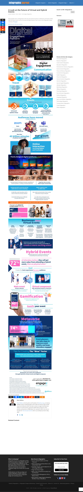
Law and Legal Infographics (63, 83)
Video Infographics (61, 107)
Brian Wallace (12, 14)
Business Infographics (62, 60)
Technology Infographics (27, 14)
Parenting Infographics (62, 91)
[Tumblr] (37, 397)
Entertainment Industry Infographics (65, 66)
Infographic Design (62, 2)
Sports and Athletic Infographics (64, 99)
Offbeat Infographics (61, 89)
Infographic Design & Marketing (27, 483)
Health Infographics (61, 75)
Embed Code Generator (41, 483)
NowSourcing (41, 403)
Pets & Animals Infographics (63, 93)
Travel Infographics (61, 105)
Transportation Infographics (63, 103)
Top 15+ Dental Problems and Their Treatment (40, 461)
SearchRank (54, 488)
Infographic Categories (40, 2)
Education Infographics (62, 64)
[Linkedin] (21, 397)
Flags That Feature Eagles (38, 469)
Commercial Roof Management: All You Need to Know (41, 475)
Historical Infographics (62, 77)
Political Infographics (61, 95)
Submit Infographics (52, 2)
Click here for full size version (15, 24)
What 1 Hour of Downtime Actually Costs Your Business (41, 472)
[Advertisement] (30, 434)
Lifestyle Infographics (61, 85)
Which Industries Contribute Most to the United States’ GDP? (41, 464)
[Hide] (0, 34)
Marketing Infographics (62, 87)
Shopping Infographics (62, 97)
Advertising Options (65, 483)
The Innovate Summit (27, 410)
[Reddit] (31, 397)
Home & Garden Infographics (63, 79)
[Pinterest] (26, 397)
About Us (71, 2)
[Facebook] (16, 397)
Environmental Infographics (63, 69)
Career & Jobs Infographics (63, 62)
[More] (42, 397)
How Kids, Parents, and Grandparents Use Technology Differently (41, 467)
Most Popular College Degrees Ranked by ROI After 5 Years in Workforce (41, 478)
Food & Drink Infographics (63, 73)
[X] (10, 397)
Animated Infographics (62, 58)
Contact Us (56, 483)
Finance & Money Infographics (63, 71)
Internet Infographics (61, 81)
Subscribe (61, 470)
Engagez (16, 21)
